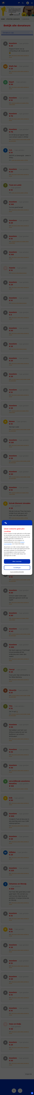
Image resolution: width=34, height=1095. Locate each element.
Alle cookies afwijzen (17, 571)
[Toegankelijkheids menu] (32, 1093)
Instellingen (17, 567)
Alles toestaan (17, 561)
